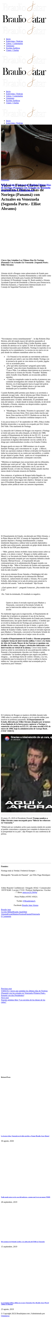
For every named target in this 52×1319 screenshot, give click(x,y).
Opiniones (5, 180)
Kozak (10, 914)
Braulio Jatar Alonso (30, 905)
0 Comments (6, 916)
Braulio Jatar (18, 912)
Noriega (22, 914)
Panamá (28, 914)
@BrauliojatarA (29, 901)
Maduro (16, 914)
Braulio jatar (6, 909)
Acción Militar (7, 912)
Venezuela (36, 914)
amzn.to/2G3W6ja (29, 892)
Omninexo (5, 1316)
